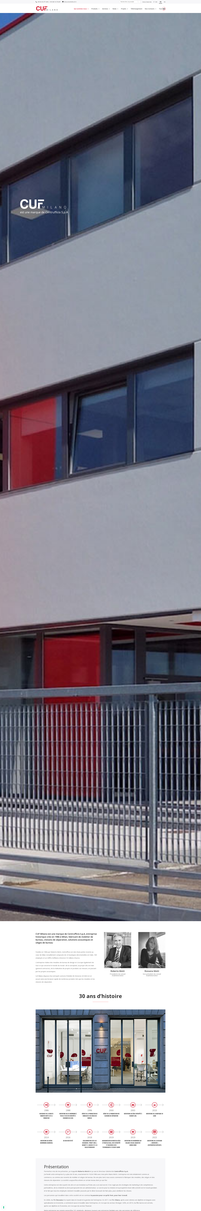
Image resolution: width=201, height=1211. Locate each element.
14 (99, 1088)
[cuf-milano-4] (100, 1092)
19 (108, 1088)
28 (124, 1088)
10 (92, 1088)
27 (122, 1088)
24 (117, 1088)
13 (97, 1088)
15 (101, 1088)
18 (106, 1088)
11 (94, 1088)
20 (110, 1088)
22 (113, 1088)
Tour (160, 9)
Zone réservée (146, 2)
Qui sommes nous (80, 9)
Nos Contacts (149, 9)
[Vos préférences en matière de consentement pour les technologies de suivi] (4, 1207)
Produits (94, 9)
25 (119, 1088)
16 (103, 1088)
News (114, 9)
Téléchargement (136, 9)
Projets (123, 9)
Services (105, 9)
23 (115, 1088)
